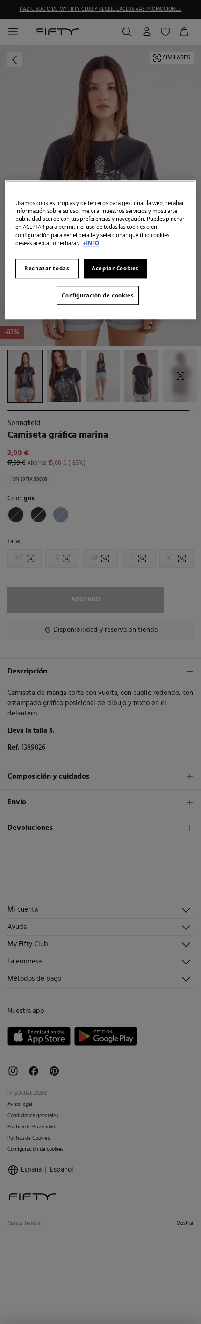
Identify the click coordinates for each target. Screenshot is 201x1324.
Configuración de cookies (98, 295)
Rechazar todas (46, 268)
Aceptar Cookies (115, 268)
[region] (100, 249)
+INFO (91, 243)
